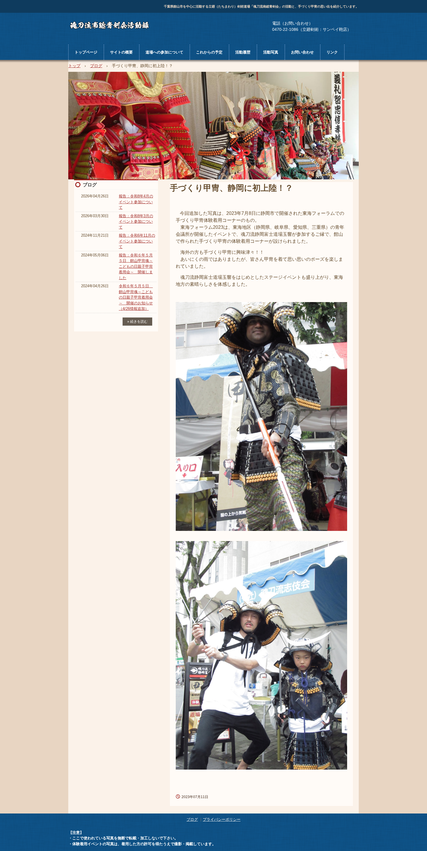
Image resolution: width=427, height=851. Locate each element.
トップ (74, 65)
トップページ (86, 52)
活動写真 (270, 52)
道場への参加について (164, 52)
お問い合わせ (302, 52)
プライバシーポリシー (222, 819)
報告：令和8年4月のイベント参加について (136, 202)
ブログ (96, 65)
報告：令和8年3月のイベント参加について (136, 221)
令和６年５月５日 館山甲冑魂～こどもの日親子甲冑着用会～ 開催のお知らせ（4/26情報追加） (136, 297)
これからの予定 (209, 52)
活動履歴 (242, 52)
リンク (332, 52)
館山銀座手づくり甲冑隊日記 (115, 25)
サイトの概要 (121, 52)
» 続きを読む (137, 322)
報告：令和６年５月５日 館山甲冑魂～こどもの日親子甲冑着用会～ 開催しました (136, 266)
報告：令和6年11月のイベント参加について (137, 241)
